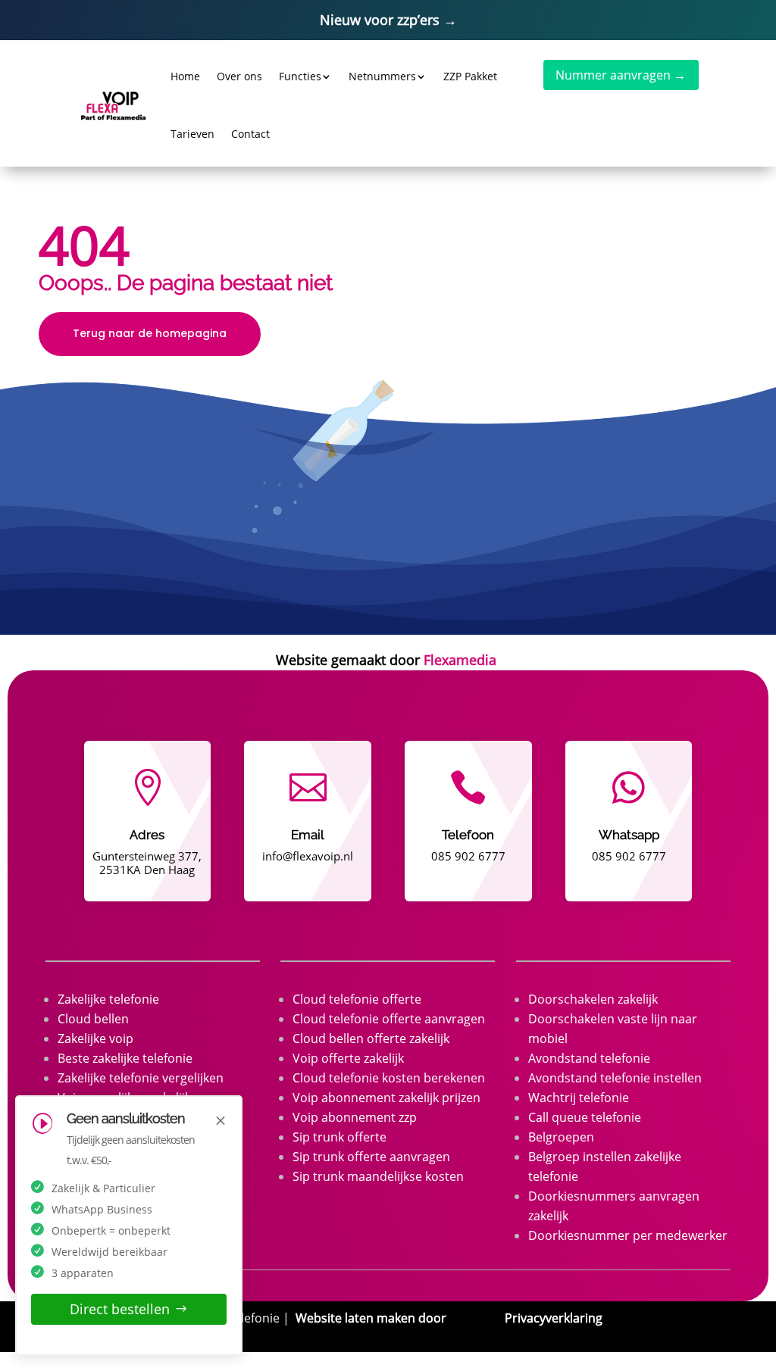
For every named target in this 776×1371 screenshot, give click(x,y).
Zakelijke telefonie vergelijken (141, 1078)
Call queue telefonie (584, 1117)
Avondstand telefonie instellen (615, 1078)
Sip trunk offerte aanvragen (371, 1156)
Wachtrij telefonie (578, 1097)
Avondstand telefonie (589, 1058)
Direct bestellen (120, 1309)
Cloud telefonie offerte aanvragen (389, 1018)
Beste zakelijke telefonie (125, 1058)
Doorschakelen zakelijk (593, 999)
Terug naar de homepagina (150, 333)
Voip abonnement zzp (355, 1117)
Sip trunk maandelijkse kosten (378, 1176)
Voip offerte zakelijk (348, 1058)
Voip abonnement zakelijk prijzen (386, 1097)
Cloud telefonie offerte (357, 999)
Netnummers (382, 76)
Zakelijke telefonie (108, 999)
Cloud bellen (93, 1018)
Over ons (239, 76)
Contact (250, 133)
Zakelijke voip (95, 1038)
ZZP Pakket (470, 76)
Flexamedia (460, 660)
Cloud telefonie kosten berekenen (389, 1078)
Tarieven (192, 133)
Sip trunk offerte (339, 1137)
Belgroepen (561, 1137)
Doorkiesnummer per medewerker (628, 1235)
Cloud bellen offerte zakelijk (371, 1038)
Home (185, 76)
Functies (300, 76)
